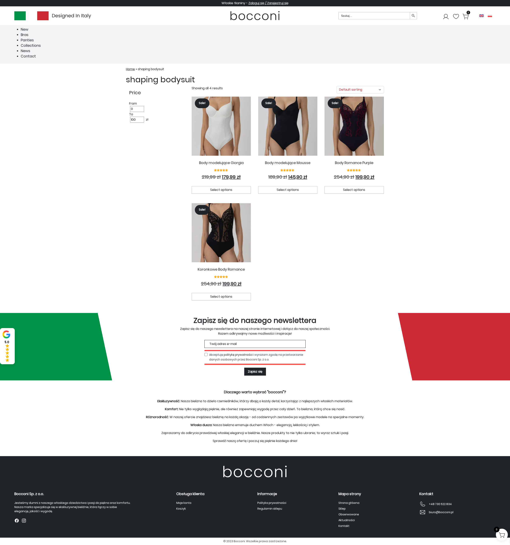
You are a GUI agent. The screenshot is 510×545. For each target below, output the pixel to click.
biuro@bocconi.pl (441, 512)
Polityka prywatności (271, 503)
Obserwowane (348, 514)
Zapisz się (255, 371)
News (25, 50)
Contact (28, 56)
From (133, 103)
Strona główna (348, 503)
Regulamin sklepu (269, 509)
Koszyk (181, 509)
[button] (7, 346)
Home (130, 69)
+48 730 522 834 (440, 504)
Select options (221, 189)
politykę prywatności (238, 355)
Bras (24, 34)
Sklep (342, 509)
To (131, 114)
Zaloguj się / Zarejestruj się (268, 3)
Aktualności (346, 520)
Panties (27, 40)
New (24, 29)
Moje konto (183, 503)
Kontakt (343, 526)
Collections (31, 45)
